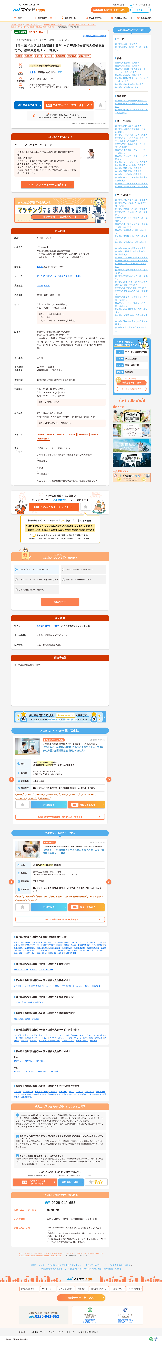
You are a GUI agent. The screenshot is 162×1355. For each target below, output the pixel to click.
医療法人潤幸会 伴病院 (96, 36)
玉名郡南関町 (97, 945)
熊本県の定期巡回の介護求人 (128, 174)
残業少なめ (66, 1094)
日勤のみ (79, 1092)
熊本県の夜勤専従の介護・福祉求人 (131, 200)
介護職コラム (117, 1289)
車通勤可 (17, 1092)
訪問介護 (17, 1035)
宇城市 (52, 945)
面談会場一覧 (70, 18)
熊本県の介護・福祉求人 (126, 44)
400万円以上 (55, 1071)
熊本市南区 (59, 942)
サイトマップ (47, 1289)
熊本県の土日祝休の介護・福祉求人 (131, 257)
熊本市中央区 (26, 942)
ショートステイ (68, 1041)
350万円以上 (43, 1071)
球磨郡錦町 (18, 953)
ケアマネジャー (76, 1265)
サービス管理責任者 (73, 1269)
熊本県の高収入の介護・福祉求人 (130, 248)
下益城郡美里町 (84, 945)
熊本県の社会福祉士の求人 (127, 66)
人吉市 (85, 942)
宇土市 (36, 945)
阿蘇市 (59, 945)
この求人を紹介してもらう (53, 507)
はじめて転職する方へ (132, 389)
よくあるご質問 (65, 1289)
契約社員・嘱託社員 (36, 1002)
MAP (59, 72)
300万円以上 (31, 1071)
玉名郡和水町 (30, 948)
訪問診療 (24, 1041)
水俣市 (100, 942)
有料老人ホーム (52, 1035)
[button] (60, 602)
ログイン (140, 10)
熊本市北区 (69, 942)
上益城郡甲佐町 (57, 950)
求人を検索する (95, 18)
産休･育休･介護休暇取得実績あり (46, 1094)
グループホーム (75, 1038)
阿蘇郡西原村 (79, 948)
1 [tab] (89, 89)
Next (108, 779)
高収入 (71, 1092)
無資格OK (96, 986)
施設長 (127, 1265)
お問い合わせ (134, 1289)
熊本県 (32, 72)
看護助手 (33, 970)
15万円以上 (18, 1061)
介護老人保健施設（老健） (69, 276)
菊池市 (29, 945)
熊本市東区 (37, 942)
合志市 (73, 945)
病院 (15, 1019)
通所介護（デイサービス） (37, 1038)
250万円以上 (19, 1071)
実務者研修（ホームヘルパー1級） (76, 986)
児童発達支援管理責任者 (51, 1269)
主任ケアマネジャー (94, 1265)
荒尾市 (92, 942)
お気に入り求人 (121, 18)
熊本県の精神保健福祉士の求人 (129, 84)
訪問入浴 (99, 1038)
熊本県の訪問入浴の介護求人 (128, 168)
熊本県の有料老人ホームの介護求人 (131, 135)
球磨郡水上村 (30, 953)
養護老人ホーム (82, 1041)
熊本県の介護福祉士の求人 (127, 63)
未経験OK (53, 1092)
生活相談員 (52, 1265)
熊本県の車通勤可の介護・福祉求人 (131, 209)
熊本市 (16, 942)
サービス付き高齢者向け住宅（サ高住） (76, 1035)
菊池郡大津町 (42, 948)
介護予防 (93, 1041)
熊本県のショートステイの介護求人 (131, 183)
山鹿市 (22, 945)
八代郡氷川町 (84, 950)
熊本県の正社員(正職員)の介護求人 (131, 100)
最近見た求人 (146, 18)
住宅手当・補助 (41, 1092)
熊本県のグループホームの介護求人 (131, 162)
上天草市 (44, 945)
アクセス (43, 1332)
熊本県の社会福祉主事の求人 (128, 75)
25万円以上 (40, 1061)
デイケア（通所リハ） (47, 276)
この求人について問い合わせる (68, 105)
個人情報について (98, 1289)
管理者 (118, 1269)
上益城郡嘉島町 (29, 950)
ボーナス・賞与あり (80, 1094)
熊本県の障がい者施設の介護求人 (130, 165)
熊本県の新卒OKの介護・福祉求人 (130, 288)
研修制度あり (26, 1094)
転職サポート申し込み (81, 1297)
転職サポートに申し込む (109, 10)
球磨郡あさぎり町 (56, 953)
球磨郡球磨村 (42, 953)
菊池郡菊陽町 (54, 948)
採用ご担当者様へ (28, 1289)
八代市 (78, 942)
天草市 (66, 945)
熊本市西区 (48, 942)
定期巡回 (33, 1041)
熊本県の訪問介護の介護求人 (128, 126)
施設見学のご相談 (27, 105)
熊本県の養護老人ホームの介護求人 (131, 186)
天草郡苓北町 (70, 953)
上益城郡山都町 (71, 950)
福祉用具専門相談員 (92, 1269)
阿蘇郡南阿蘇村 (93, 948)
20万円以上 (29, 1061)
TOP (20, 18)
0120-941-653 (63, 1203)
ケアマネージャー (46, 970)
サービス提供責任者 (113, 1265)
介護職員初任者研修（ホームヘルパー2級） (42, 986)
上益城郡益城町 (43, 950)
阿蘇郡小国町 (67, 948)
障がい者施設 (88, 1038)
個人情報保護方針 (91, 1332)
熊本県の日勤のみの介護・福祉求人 (131, 260)
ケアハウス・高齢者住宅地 (49, 1041)
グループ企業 (77, 1332)
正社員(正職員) (43, 285)
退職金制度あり (27, 1097)
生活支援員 (108, 1269)
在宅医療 (35, 1019)
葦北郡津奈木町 (98, 950)
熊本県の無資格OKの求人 (126, 87)
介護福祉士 (18, 986)
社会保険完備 (95, 1094)
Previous (11, 779)
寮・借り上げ (28, 1092)
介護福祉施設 (24, 1019)
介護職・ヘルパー (21, 970)
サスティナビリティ (57, 1332)
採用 (68, 1332)
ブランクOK (89, 1092)
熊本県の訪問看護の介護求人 (128, 171)
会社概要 (34, 1332)
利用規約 (81, 1289)
